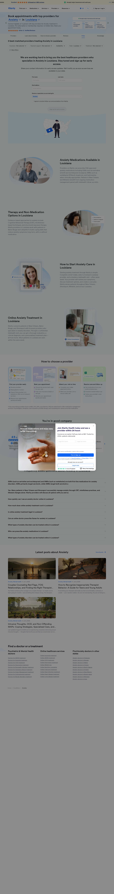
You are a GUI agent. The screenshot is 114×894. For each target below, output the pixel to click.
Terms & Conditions (75, 458)
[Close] (93, 426)
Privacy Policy (85, 458)
